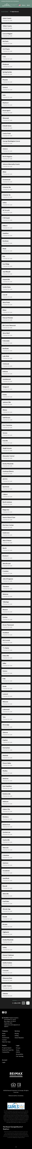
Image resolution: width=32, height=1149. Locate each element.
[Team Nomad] (15, 1074)
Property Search (6, 1048)
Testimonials (5, 1037)
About (4, 1035)
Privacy (18, 1048)
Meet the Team (6, 1042)
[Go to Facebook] (3, 1012)
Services (17, 1031)
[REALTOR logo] (19, 1085)
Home (3, 1033)
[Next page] (28, 1003)
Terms (17, 1050)
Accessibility (19, 1054)
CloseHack (20, 1095)
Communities (5, 1052)
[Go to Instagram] (6, 1012)
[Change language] (19, 5)
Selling (17, 1035)
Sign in (28, 5)
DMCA (18, 1052)
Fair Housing (19, 1056)
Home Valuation (19, 1037)
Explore (4, 1045)
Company (5, 1031)
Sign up (23, 5)
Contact (4, 1039)
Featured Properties (8, 1050)
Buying (17, 1033)
